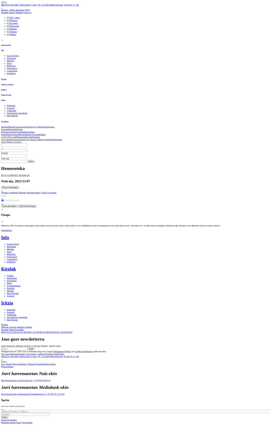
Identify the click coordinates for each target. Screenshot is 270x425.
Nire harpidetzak (19, 364)
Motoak (10, 291)
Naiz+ (9, 63)
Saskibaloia (12, 278)
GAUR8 (45, 5)
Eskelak (13, 129)
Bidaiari (42, 134)
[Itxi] (2, 221)
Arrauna (10, 296)
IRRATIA (5, 5)
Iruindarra (11, 73)
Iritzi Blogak (12, 116)
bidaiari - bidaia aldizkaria (12, 10)
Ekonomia (11, 58)
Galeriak (12, 132)
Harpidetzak (6, 230)
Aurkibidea (13, 192)
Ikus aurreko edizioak (15, 175)
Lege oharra (29, 139)
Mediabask (21, 137)
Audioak (20, 132)
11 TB (76, 5)
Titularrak (31, 364)
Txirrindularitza (14, 286)
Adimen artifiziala (7, 84)
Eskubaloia (12, 281)
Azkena (53, 192)
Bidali (31, 349)
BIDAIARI (25, 5)
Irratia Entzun (12, 134)
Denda (20, 129)
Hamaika (36, 137)
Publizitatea (57, 139)
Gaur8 (13, 137)
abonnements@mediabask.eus (31, 394)
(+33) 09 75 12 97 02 (55, 394)
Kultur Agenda (6, 95)
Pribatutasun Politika (62, 351)
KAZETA (68, 5)
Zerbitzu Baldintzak (83, 351)
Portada (4, 192)
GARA (34, 5)
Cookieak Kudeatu (43, 139)
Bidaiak (11, 127)
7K (39, 5)
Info (2, 50)
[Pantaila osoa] (2, 209)
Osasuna (50, 127)
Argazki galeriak (16, 327)
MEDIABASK (56, 5)
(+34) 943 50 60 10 (41, 380)
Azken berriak (6, 45)
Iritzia (3, 100)
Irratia (3, 134)
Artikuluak (11, 110)
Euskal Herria (13, 56)
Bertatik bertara (8, 12)
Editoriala (11, 105)
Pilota (9, 283)
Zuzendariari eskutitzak (17, 113)
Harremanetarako (16, 139)
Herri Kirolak (13, 293)
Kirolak (3, 79)
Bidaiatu (19, 12)
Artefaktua (5, 121)
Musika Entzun (32, 134)
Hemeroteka (29, 132)
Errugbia (10, 288)
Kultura (4, 89)
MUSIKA (15, 5)
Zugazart (11, 108)
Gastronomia (20, 127)
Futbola (10, 275)
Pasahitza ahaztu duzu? (11, 422)
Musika (4, 127)
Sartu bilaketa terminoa (11, 142)
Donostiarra (12, 68)
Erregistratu (27, 422)
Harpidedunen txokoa (46, 364)
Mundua (10, 61)
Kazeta (29, 137)
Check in (27, 12)
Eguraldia (5, 129)
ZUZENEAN (12, 332)
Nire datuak (6, 364)
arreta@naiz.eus (25, 380)
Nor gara (5, 139)
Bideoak (5, 132)
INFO (27, 10)
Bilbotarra (11, 66)
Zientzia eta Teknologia (36, 127)
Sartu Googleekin (9, 420)
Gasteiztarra (12, 71)
